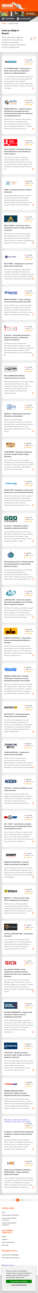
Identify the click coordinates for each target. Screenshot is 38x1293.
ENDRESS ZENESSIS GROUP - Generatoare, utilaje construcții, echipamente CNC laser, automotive (17, 1093)
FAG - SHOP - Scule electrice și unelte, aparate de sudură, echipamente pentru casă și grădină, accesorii (18, 826)
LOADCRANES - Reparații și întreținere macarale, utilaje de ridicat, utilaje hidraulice (18, 454)
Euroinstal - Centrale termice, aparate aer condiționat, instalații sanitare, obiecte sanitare (19, 1134)
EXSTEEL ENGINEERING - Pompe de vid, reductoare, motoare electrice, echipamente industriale (18, 1014)
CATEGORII (9, 18)
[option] (19, 13)
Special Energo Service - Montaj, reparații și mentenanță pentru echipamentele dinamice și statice (19, 564)
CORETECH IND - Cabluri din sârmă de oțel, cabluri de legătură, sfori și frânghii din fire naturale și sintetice (18, 602)
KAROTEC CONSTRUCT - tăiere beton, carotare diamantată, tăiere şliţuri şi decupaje (17, 640)
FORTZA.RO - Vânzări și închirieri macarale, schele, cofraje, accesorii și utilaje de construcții (17, 1055)
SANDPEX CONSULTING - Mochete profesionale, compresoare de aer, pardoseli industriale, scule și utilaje (17, 678)
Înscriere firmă (26, 18)
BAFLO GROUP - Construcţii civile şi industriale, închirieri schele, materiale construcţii (18, 228)
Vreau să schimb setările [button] (18, 1285)
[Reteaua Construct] (8, 1265)
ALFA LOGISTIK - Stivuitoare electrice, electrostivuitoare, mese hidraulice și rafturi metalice (17, 151)
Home (3, 23)
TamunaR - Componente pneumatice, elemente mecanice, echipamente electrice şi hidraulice (17, 337)
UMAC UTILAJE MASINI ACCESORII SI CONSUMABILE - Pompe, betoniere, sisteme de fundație (17, 1172)
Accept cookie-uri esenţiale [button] (19, 1281)
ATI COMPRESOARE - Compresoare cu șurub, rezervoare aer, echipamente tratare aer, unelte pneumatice (17, 71)
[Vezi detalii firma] (33, 88)
